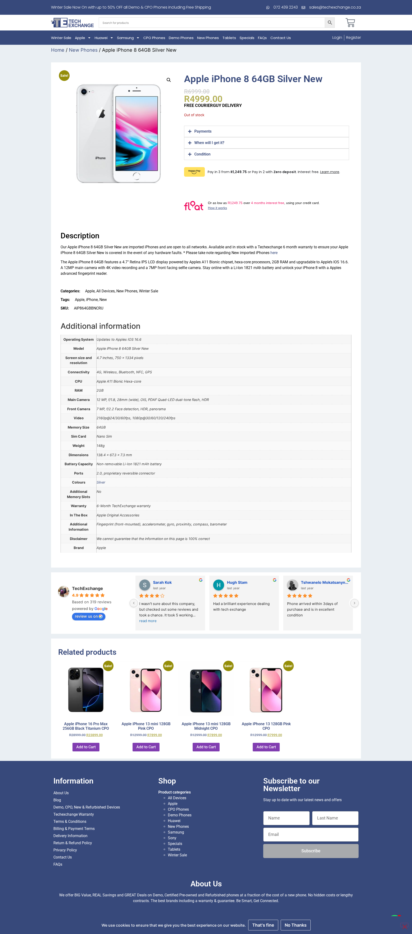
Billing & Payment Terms (74, 828)
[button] (169, 80)
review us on (86, 616)
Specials (247, 37)
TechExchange (87, 588)
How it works (217, 208)
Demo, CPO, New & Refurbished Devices (86, 807)
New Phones (208, 37)
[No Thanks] (404, 925)
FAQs (262, 37)
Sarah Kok (162, 582)
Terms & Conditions (69, 821)
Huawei (101, 37)
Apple (80, 37)
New (103, 299)
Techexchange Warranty (73, 814)
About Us (61, 793)
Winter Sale (61, 37)
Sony (172, 838)
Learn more (329, 172)
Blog (57, 800)
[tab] (266, 131)
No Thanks (296, 925)
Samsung (125, 37)
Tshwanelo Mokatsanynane (325, 582)
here (274, 252)
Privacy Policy (65, 850)
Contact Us (280, 37)
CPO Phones (154, 37)
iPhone (92, 299)
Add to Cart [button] (86, 747)
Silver (101, 482)
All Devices (105, 291)
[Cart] (350, 22)
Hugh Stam (237, 582)
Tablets (229, 37)
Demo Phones (181, 37)
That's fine (263, 925)
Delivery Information (70, 836)
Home (57, 50)
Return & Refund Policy (72, 843)
